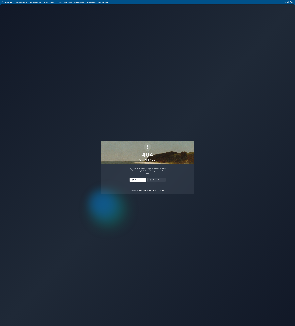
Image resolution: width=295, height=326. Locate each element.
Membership (100, 2)
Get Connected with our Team (156, 190)
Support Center (142, 190)
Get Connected (91, 2)
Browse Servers (158, 180)
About (107, 2)
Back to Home (139, 180)
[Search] (285, 2)
